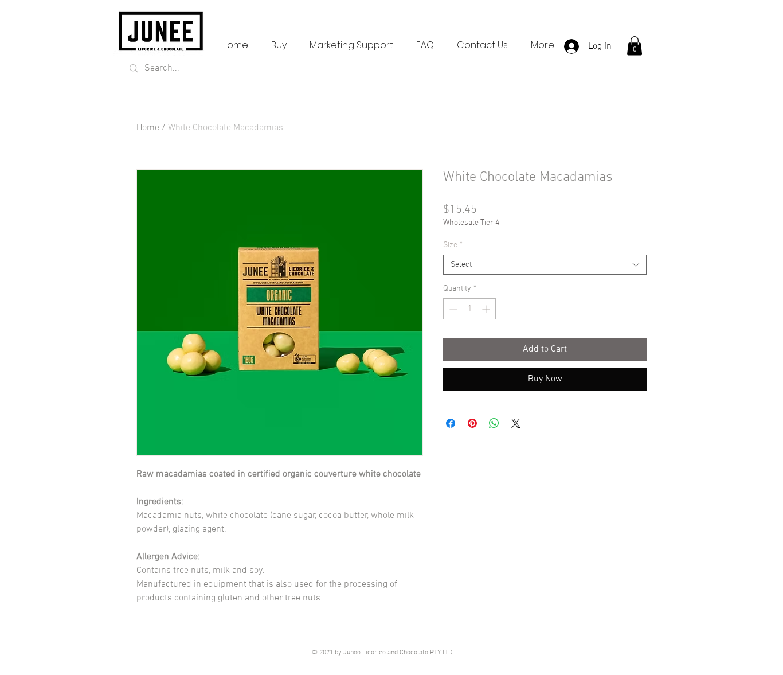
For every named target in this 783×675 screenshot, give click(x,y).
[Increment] (487, 309)
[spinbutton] (469, 309)
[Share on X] (516, 423)
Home (147, 128)
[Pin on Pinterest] (472, 423)
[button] (635, 45)
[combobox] (545, 265)
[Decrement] (452, 309)
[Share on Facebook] (450, 423)
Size (453, 245)
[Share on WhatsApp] (494, 423)
